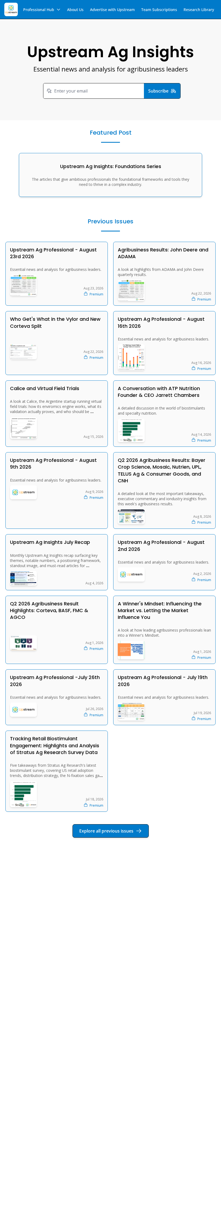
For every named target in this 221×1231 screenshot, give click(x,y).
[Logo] (11, 9)
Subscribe (158, 91)
